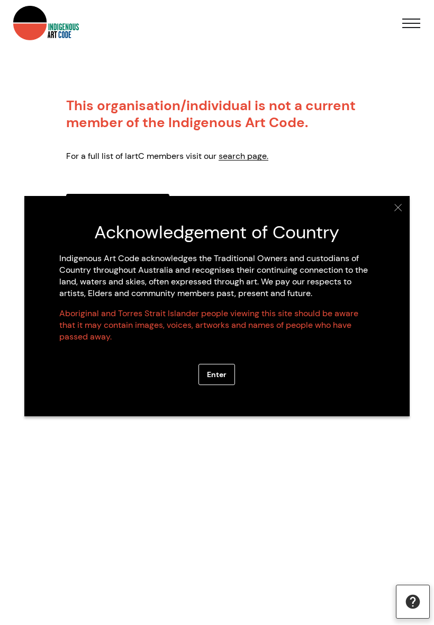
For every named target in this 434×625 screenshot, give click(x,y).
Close (398, 207)
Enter (217, 374)
